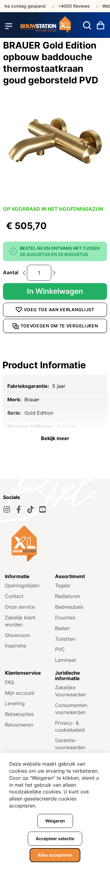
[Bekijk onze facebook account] (18, 509)
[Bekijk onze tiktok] (30, 509)
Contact (14, 596)
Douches (65, 617)
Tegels (62, 585)
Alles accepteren (55, 855)
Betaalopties (19, 714)
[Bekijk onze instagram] (6, 509)
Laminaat (65, 660)
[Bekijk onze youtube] (42, 509)
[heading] (55, 365)
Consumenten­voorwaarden (72, 708)
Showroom (17, 635)
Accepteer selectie (55, 838)
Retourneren (19, 725)
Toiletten (65, 639)
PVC (60, 649)
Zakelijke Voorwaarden (70, 691)
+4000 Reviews (71, 6)
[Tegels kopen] (45, 26)
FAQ (9, 682)
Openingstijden (22, 585)
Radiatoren (67, 596)
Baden (62, 628)
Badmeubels (69, 607)
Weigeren (55, 820)
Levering (15, 703)
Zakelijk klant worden (20, 621)
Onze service (20, 607)
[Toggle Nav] (9, 26)
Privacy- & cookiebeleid (70, 726)
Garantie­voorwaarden (70, 743)
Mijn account (20, 693)
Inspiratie (15, 646)
